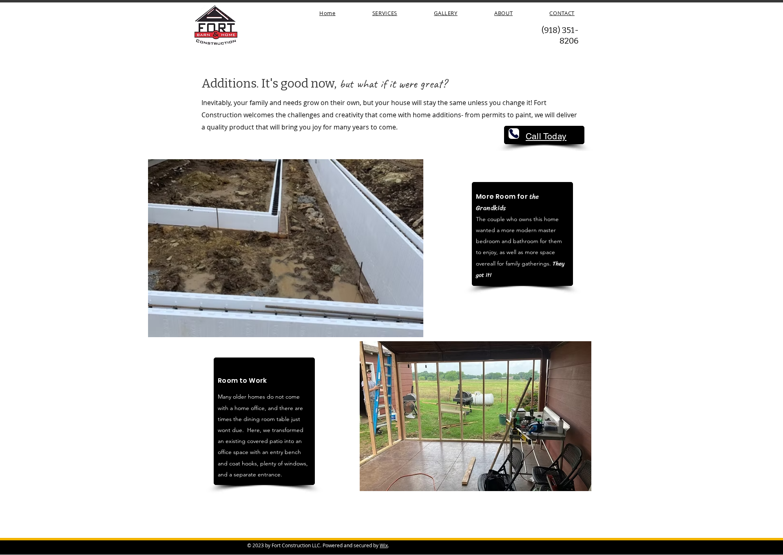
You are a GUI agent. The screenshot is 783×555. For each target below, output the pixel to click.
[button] (370, 248)
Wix (384, 545)
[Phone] (514, 133)
